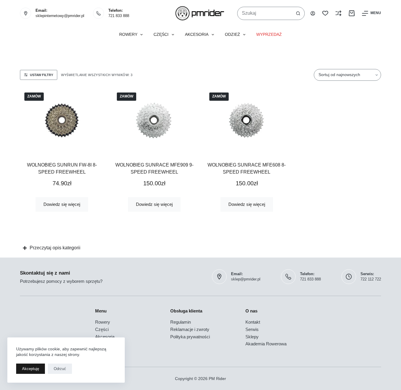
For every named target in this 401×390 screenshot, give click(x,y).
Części (161, 34)
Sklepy (252, 336)
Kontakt (252, 322)
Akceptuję (30, 369)
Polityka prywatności (190, 336)
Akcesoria (196, 34)
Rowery (128, 34)
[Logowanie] (313, 13)
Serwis (252, 329)
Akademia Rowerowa (266, 343)
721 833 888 (118, 16)
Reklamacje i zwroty (189, 329)
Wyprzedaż (269, 34)
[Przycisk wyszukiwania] (298, 13)
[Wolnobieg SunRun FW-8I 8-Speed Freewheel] (62, 120)
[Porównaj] (338, 13)
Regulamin (180, 322)
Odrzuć (60, 369)
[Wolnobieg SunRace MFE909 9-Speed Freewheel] (154, 120)
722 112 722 (370, 279)
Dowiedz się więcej (61, 204)
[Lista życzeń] (325, 13)
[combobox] (264, 13)
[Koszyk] (352, 13)
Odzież (232, 34)
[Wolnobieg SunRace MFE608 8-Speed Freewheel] (247, 120)
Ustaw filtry (41, 75)
